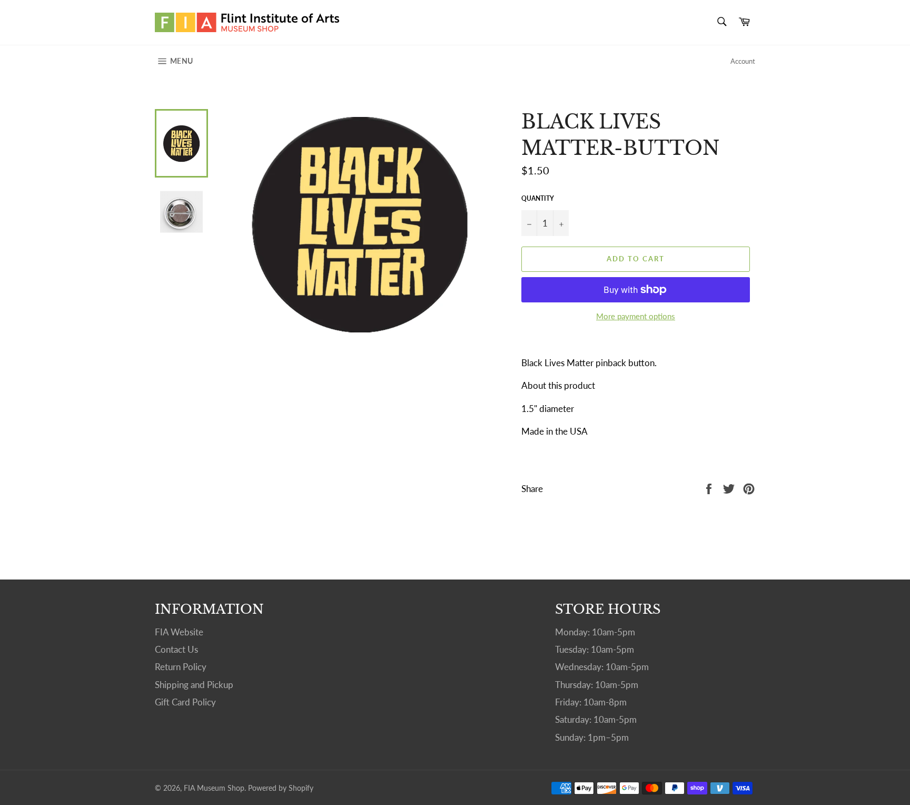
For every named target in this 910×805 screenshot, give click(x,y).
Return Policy (180, 666)
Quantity (537, 198)
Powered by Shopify (280, 788)
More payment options (635, 316)
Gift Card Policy (185, 702)
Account (742, 61)
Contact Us (176, 649)
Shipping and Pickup (194, 684)
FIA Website (179, 631)
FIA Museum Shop (214, 788)
